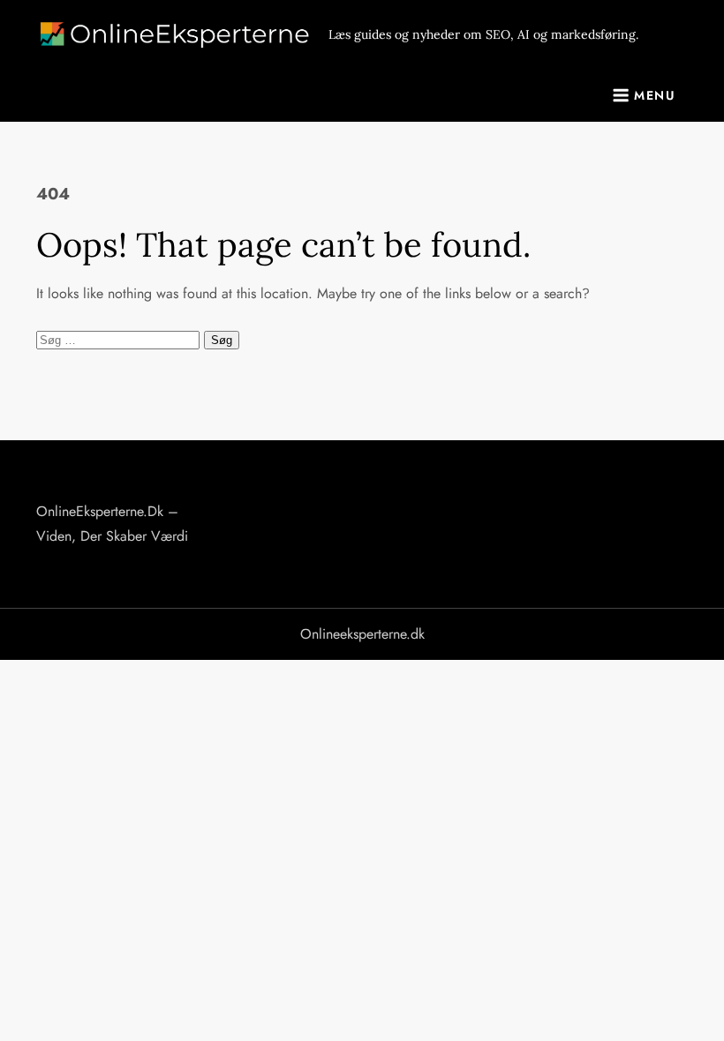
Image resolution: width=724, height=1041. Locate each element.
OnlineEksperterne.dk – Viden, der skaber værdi (112, 523)
